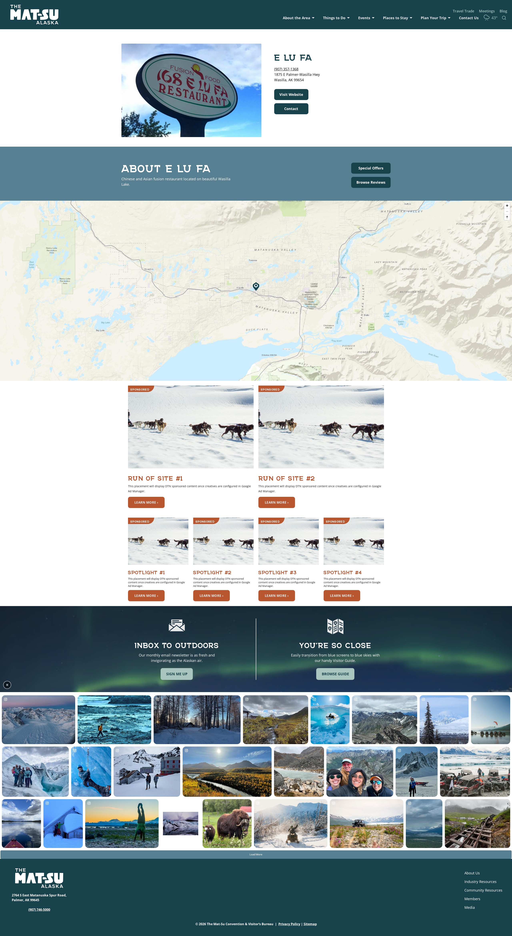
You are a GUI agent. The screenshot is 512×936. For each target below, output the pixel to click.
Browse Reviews (370, 182)
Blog (503, 11)
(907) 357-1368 (286, 69)
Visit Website (291, 94)
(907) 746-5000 (39, 909)
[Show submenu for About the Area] (313, 18)
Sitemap (310, 924)
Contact (291, 108)
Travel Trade (463, 11)
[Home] (34, 14)
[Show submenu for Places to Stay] (411, 18)
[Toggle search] (504, 18)
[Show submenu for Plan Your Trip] (449, 18)
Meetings (487, 11)
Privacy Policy (289, 924)
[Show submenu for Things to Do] (348, 18)
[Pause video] (7, 685)
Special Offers (370, 168)
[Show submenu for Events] (373, 18)
